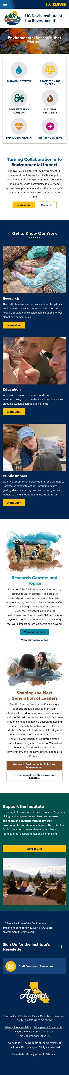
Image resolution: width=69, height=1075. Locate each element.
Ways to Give (34, 849)
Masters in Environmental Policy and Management (34, 765)
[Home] (12, 18)
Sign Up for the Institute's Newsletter (26, 947)
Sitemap (48, 1031)
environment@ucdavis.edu (18, 932)
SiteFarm (51, 1054)
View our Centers (34, 632)
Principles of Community (48, 1027)
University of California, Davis (21, 1016)
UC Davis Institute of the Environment (43, 18)
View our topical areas (34, 640)
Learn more (24, 205)
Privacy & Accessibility (18, 1027)
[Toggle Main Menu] (5, 4)
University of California (27, 1031)
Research (46, 205)
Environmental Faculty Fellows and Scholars (34, 776)
